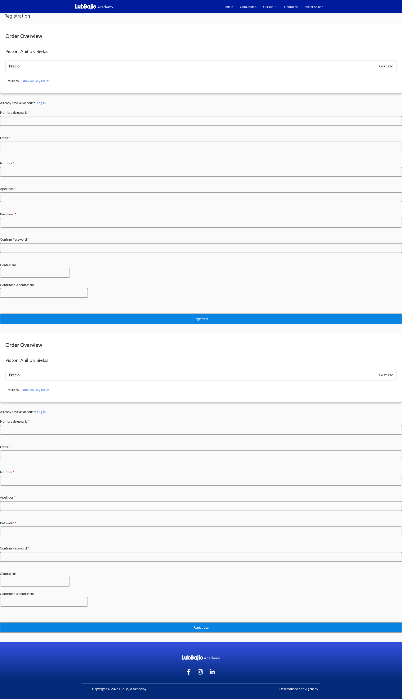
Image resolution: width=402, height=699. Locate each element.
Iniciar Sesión (313, 7)
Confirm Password (14, 239)
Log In (41, 103)
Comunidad (248, 7)
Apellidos (8, 189)
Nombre (7, 163)
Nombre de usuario (15, 112)
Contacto (291, 7)
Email (5, 138)
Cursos (268, 7)
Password (8, 214)
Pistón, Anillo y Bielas (34, 81)
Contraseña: (8, 265)
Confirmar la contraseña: (17, 285)
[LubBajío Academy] (94, 6)
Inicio (229, 7)
